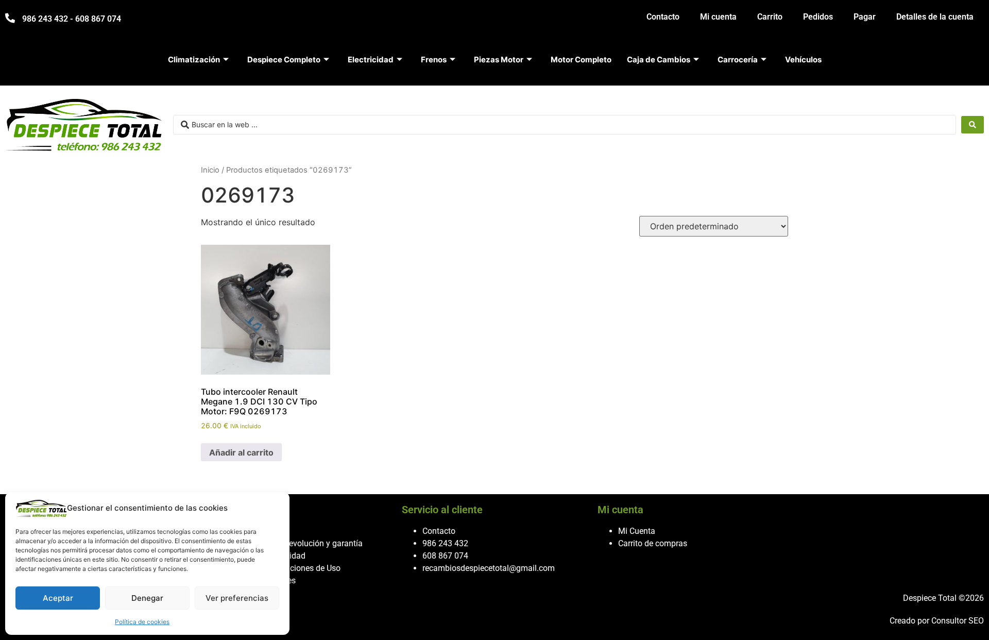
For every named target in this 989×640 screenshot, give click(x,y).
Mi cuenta (718, 17)
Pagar (865, 17)
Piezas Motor (498, 59)
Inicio (210, 170)
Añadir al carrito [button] (241, 452)
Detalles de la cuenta (935, 17)
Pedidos (818, 17)
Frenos (434, 59)
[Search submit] (972, 124)
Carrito (769, 17)
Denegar (147, 598)
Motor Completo (581, 59)
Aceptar (58, 598)
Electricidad (371, 59)
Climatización (194, 59)
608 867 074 (445, 556)
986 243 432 (445, 543)
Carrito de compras (652, 543)
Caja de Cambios (658, 59)
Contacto (662, 17)
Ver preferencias (237, 598)
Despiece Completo (283, 59)
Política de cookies (142, 622)
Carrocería (738, 59)
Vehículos (803, 59)
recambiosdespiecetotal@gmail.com (488, 568)
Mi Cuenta (636, 531)
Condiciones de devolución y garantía (295, 543)
